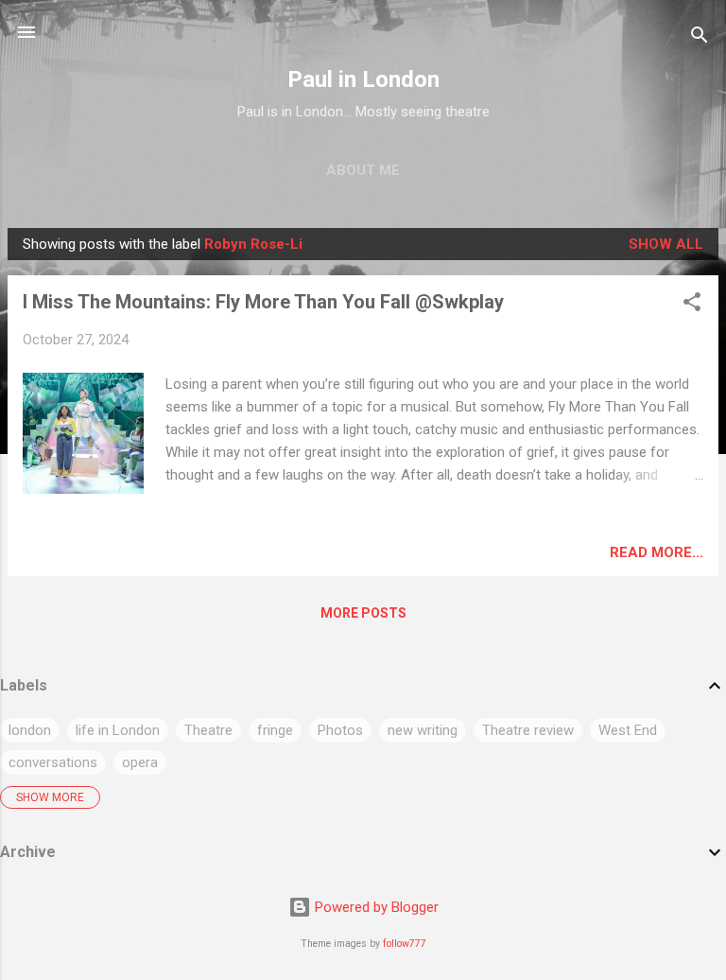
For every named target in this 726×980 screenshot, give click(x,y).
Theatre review (528, 730)
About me (363, 170)
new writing (423, 730)
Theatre (208, 730)
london (30, 730)
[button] (692, 305)
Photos (340, 730)
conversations (53, 762)
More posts (363, 613)
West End (627, 730)
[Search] (699, 38)
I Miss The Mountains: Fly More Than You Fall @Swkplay (263, 301)
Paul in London (363, 79)
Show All (666, 244)
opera (140, 762)
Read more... (656, 552)
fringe (275, 730)
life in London (118, 730)
